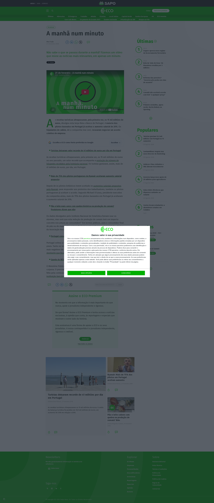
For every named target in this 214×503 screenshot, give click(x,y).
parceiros (87, 238)
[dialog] (107, 251)
